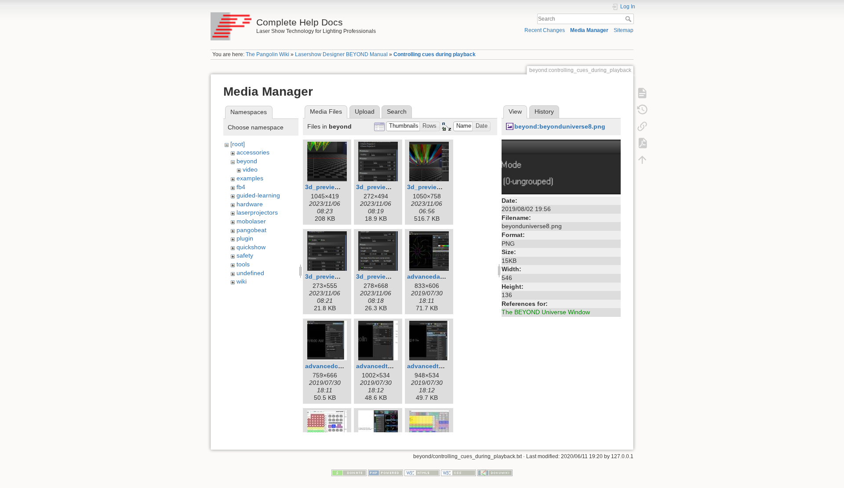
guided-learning (258, 195)
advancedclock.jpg (333, 366)
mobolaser (251, 221)
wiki (241, 281)
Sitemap (623, 30)
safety (244, 255)
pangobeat (251, 229)
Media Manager (589, 30)
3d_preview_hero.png (439, 186)
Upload (365, 111)
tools (243, 264)
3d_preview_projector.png (344, 276)
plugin (244, 238)
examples (249, 178)
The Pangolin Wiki (267, 54)
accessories (252, 152)
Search (629, 19)
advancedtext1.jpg (384, 366)
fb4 (240, 186)
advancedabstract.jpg (440, 276)
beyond (246, 161)
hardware (249, 204)
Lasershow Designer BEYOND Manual (341, 54)
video (250, 169)
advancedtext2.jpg (435, 366)
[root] (237, 143)
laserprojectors (257, 212)
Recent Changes (544, 30)
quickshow (251, 247)
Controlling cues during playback (434, 54)
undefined (250, 272)
